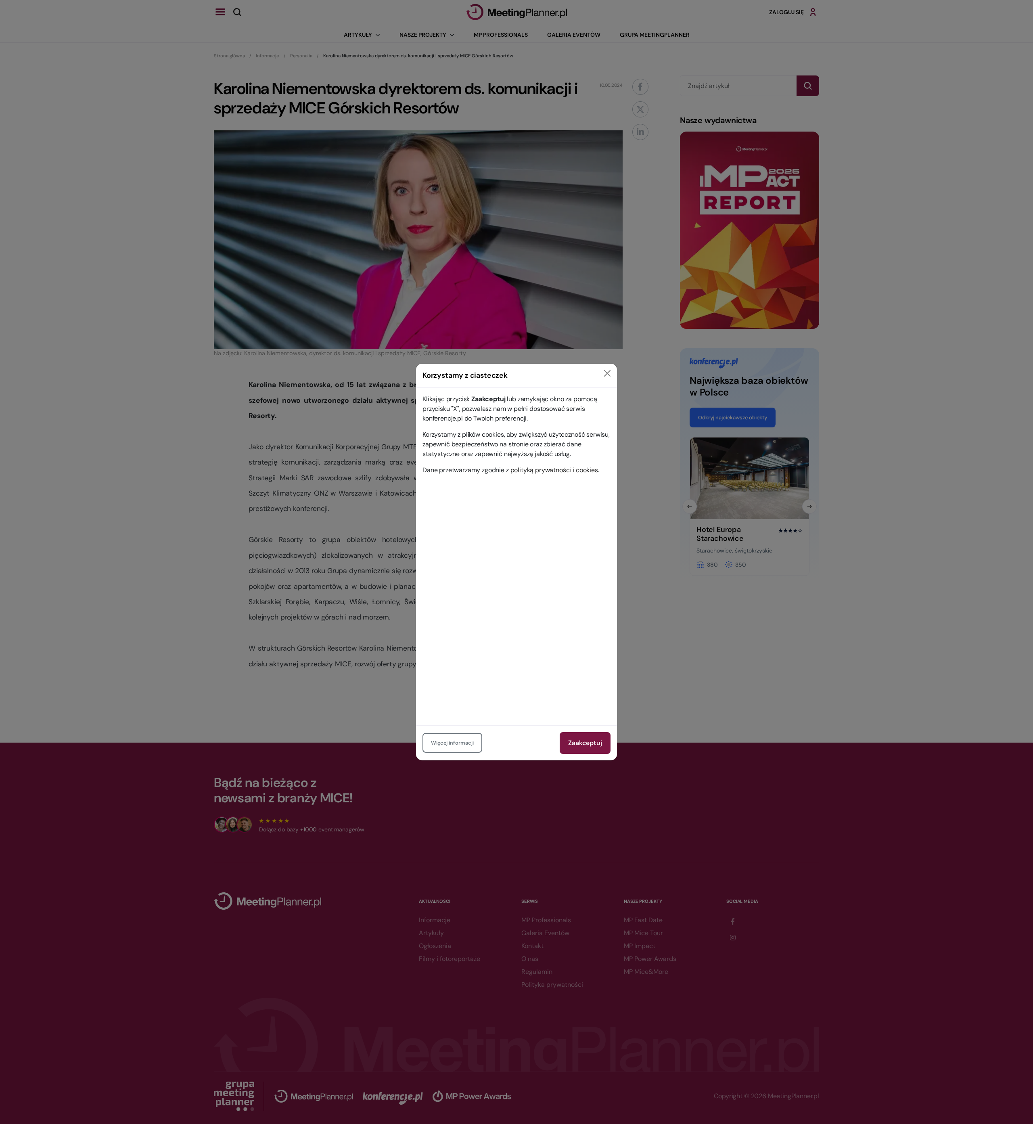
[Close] (607, 373)
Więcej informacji (452, 742)
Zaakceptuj (585, 743)
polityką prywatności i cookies (554, 470)
